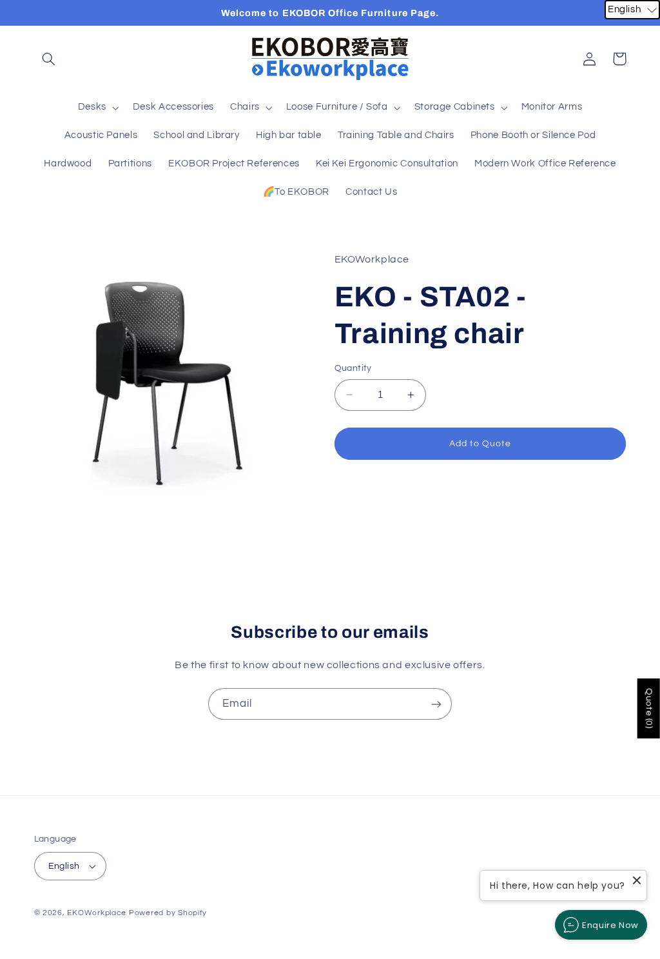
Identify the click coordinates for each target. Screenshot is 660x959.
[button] (49, 59)
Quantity (353, 368)
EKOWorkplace (96, 912)
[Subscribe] (436, 704)
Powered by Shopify (168, 912)
